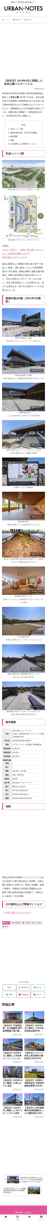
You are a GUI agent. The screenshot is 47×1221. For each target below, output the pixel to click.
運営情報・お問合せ (23, 1213)
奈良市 (7, 923)
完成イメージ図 (16, 129)
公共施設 (38, 923)
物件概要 (14, 136)
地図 (12, 140)
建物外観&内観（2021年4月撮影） (24, 133)
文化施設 (28, 923)
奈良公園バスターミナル (13, 257)
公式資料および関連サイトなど (23, 144)
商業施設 (17, 923)
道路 (6, 926)
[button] (38, 995)
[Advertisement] (23, 51)
